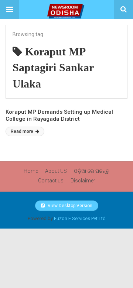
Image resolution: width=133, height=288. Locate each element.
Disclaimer (83, 181)
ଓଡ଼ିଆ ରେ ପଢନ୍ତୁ (91, 171)
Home (31, 171)
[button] (9, 9)
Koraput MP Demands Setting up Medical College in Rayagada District (59, 116)
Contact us (51, 181)
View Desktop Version (69, 205)
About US (56, 171)
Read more (22, 131)
